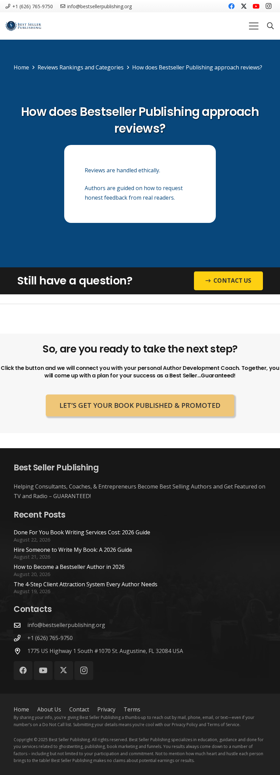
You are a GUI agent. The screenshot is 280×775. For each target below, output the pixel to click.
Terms (132, 709)
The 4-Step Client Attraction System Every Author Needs (85, 584)
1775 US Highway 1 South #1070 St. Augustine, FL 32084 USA (105, 651)
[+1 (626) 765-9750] (20, 638)
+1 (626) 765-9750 (50, 638)
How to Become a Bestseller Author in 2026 (69, 567)
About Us (49, 709)
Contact (79, 709)
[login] (23, 26)
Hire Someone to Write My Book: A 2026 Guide (73, 549)
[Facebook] (231, 6)
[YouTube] (256, 6)
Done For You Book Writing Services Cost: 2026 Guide (82, 532)
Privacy (106, 709)
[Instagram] (268, 6)
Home (21, 709)
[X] (244, 6)
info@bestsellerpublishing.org (66, 625)
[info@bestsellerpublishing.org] (20, 625)
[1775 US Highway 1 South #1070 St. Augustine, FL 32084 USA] (20, 651)
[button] (253, 26)
